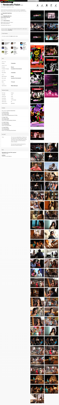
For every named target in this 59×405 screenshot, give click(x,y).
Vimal (2, 14)
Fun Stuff (4, 134)
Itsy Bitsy (3, 155)
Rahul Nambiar (13, 130)
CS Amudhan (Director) (7, 16)
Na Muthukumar (6, 124)
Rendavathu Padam (11, 4)
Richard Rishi (24, 47)
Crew (3, 58)
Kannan (12, 76)
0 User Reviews (5, 33)
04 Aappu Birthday (5, 127)
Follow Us (50, 0)
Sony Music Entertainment (16, 78)
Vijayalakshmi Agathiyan (7, 13)
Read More (10, 30)
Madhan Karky (6, 114)
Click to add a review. (13, 36)
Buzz (3, 149)
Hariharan (14, 120)
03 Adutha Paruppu (5, 122)
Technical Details (5, 90)
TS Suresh (13, 81)
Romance (8, 20)
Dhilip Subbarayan (14, 85)
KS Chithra (15, 115)
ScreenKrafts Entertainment (16, 68)
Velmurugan (9, 130)
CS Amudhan (13, 63)
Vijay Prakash (9, 125)
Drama (5, 20)
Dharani (12, 67)
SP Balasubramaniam (10, 115)
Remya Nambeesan (16, 47)
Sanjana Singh (6, 52)
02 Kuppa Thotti (5, 117)
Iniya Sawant (6, 47)
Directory (41, 0)
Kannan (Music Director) (5, 17)
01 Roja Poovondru (5, 112)
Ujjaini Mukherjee (10, 120)
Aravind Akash (24, 43)
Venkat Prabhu (15, 52)
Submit (46, 0)
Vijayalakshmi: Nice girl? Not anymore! (9, 152)
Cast (3, 40)
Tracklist (3, 107)
